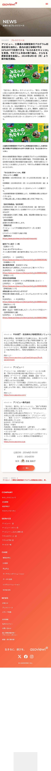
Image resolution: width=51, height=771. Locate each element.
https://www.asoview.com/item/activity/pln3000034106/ (25, 259)
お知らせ (5, 603)
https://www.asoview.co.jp (14, 442)
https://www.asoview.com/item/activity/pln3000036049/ (25, 286)
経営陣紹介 (6, 506)
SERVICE (6, 519)
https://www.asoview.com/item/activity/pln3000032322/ (25, 302)
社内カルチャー (7, 624)
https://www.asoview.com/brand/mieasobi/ (20, 238)
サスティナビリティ (9, 511)
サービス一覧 (6, 544)
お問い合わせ (6, 628)
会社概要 (5, 502)
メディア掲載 (6, 612)
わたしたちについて (9, 497)
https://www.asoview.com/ (15, 395)
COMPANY (7, 492)
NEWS (13, 478)
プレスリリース (7, 607)
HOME (5, 478)
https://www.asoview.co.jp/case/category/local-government (23, 358)
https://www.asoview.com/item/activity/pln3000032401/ (25, 273)
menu (46, 3)
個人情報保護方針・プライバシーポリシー (10, 634)
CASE (4, 552)
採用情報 (5, 619)
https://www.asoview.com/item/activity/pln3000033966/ (25, 317)
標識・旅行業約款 (8, 639)
